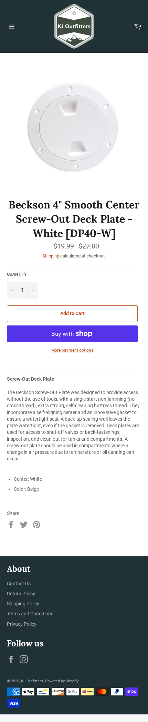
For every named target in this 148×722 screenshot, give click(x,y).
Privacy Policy (21, 624)
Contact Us (19, 583)
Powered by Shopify (61, 681)
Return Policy (21, 593)
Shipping (50, 255)
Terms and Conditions (30, 613)
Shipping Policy (23, 603)
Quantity (17, 274)
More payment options (72, 350)
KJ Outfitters (32, 681)
